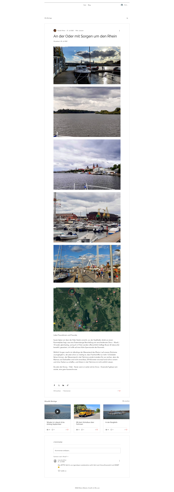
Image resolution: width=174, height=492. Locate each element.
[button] (127, 18)
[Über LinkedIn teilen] (63, 385)
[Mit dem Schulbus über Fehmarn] (87, 411)
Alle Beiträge (48, 18)
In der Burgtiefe (111, 422)
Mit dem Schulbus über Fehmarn (85, 423)
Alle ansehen (126, 401)
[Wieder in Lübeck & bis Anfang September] (57, 411)
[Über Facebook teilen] (54, 385)
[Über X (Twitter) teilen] (59, 385)
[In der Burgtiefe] (116, 411)
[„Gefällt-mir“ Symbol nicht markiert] (59, 471)
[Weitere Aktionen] (119, 30)
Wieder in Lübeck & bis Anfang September (56, 423)
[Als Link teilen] (68, 385)
